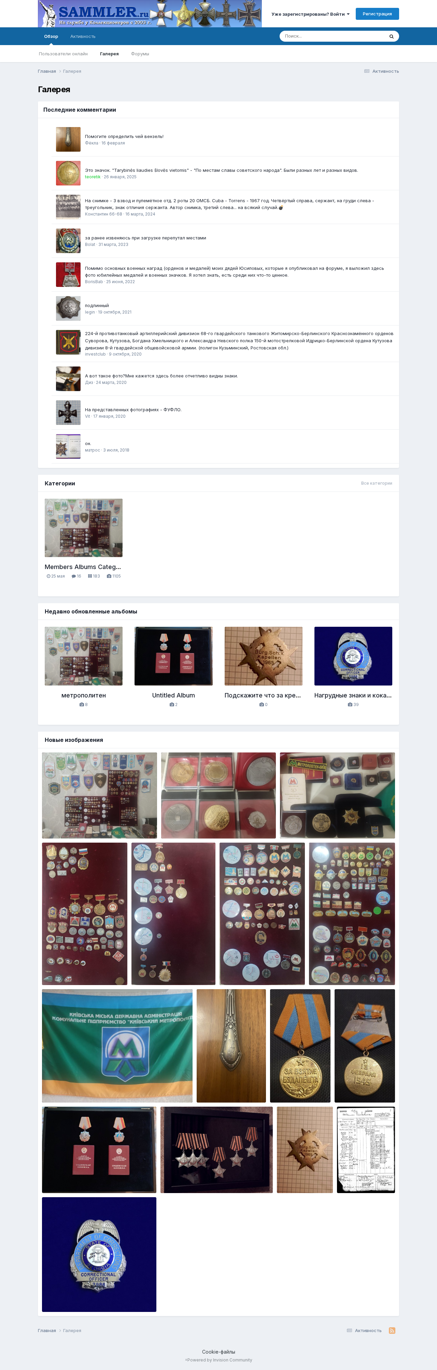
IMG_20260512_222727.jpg (77, 822)
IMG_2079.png (357, 1177)
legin (90, 312)
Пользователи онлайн (63, 53)
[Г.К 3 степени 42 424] (68, 412)
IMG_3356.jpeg (218, 1086)
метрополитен (83, 695)
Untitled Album (173, 695)
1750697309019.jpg (69, 1177)
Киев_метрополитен (83, 830)
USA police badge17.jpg (72, 1296)
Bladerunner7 (75, 1303)
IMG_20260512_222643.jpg (316, 822)
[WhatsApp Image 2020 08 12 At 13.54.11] (68, 342)
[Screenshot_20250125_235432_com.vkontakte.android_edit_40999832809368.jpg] (68, 173)
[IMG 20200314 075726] (68, 378)
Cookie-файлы (218, 1352)
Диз (89, 382)
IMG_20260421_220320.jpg (345, 969)
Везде (368, 36)
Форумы (140, 53)
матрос (92, 450)
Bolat (90, 244)
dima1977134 (74, 1185)
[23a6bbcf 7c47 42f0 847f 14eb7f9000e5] (68, 241)
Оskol (362, 1185)
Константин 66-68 (103, 214)
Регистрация (377, 13)
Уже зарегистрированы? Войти (309, 14)
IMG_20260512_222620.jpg (197, 822)
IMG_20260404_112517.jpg (166, 969)
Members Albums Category (85, 566)
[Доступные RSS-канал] (392, 1331)
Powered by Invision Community (219, 1359)
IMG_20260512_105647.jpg (76, 1086)
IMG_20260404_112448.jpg (77, 969)
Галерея (109, 53)
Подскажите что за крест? (265, 695)
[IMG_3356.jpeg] (68, 139)
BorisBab (94, 281)
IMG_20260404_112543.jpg (255, 969)
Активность (83, 36)
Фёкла (91, 143)
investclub (95, 354)
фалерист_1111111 (306, 1094)
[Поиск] (391, 36)
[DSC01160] (68, 274)
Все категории (376, 483)
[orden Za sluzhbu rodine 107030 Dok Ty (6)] (68, 446)
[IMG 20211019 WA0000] (68, 308)
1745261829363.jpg (304, 1170)
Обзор (51, 36)
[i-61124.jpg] (68, 207)
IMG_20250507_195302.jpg (195, 1177)
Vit (87, 416)
